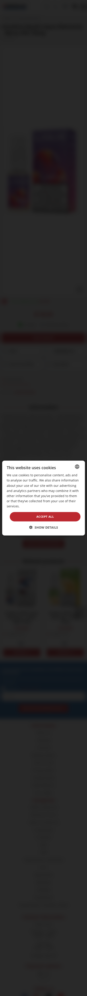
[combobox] (77, 466)
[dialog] (43, 498)
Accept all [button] (45, 517)
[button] (43, 527)
